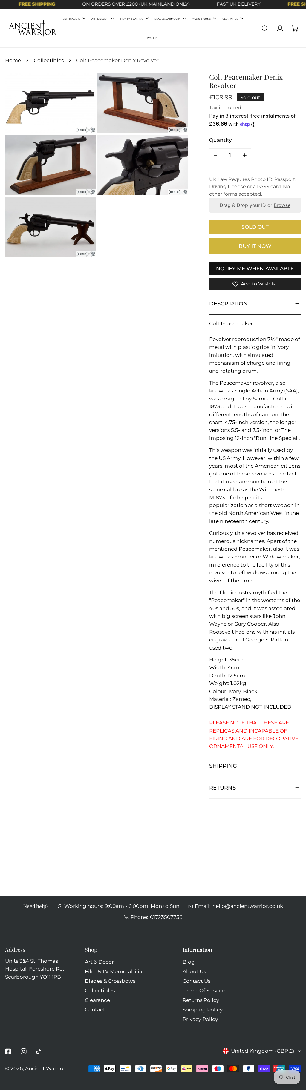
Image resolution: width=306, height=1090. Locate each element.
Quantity (220, 140)
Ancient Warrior (45, 1068)
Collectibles (49, 60)
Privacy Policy (200, 1019)
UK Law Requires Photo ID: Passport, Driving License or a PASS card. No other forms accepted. (252, 186)
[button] (295, 28)
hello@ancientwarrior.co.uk (247, 906)
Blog (189, 962)
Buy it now (255, 246)
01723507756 (166, 917)
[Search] (265, 28)
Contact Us (196, 981)
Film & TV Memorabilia (113, 971)
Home (13, 60)
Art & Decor (99, 962)
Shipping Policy (203, 1009)
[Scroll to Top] (294, 1057)
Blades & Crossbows (110, 981)
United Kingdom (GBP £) (262, 1051)
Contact (95, 1009)
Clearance (97, 1000)
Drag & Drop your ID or (255, 205)
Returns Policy (201, 1000)
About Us (194, 971)
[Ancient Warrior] (33, 28)
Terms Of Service (204, 990)
